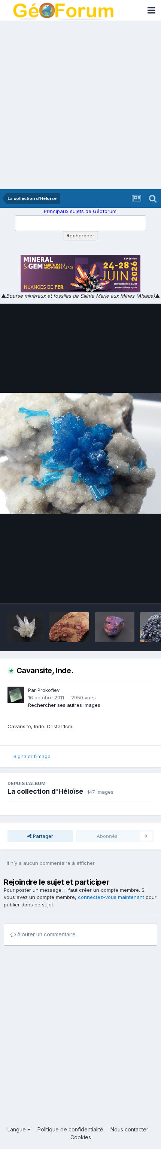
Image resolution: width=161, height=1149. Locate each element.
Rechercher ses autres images (64, 705)
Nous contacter (129, 1129)
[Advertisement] (80, 104)
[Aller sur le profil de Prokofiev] (15, 695)
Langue (17, 1129)
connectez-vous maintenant (111, 897)
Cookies (80, 1137)
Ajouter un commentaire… (48, 934)
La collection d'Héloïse (45, 791)
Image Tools (130, 589)
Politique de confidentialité (70, 1129)
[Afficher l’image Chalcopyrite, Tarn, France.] (114, 627)
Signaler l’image (32, 756)
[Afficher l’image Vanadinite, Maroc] (69, 627)
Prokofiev (48, 690)
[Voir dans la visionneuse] (80, 453)
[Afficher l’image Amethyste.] (25, 627)
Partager (42, 836)
